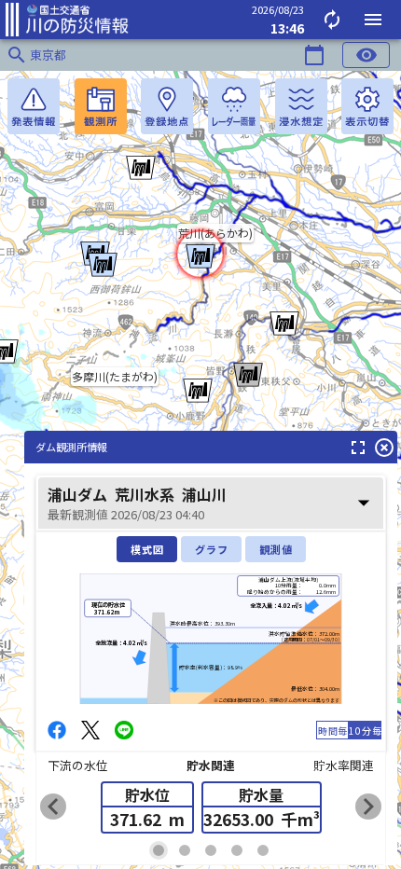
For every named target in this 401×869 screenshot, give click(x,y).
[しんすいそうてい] (301, 106)
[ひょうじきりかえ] (367, 106)
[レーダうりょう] (234, 106)
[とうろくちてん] (167, 106)
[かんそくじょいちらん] (101, 106)
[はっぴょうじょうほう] (33, 106)
